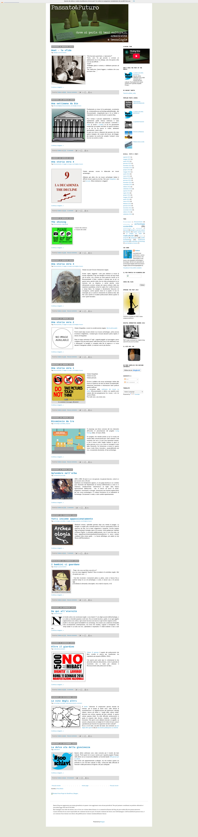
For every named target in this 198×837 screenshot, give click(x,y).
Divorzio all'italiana (138, 131)
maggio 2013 (127, 197)
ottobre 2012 (126, 212)
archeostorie (139, 228)
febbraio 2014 (127, 178)
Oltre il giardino (62, 647)
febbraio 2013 (127, 203)
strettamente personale (59, 475)
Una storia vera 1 (62, 368)
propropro (62, 649)
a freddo (100, 124)
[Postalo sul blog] (85, 92)
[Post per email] (79, 92)
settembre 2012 (127, 214)
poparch (141, 236)
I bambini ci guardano (65, 564)
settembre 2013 (127, 189)
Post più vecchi (114, 785)
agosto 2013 (126, 191)
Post (127, 379)
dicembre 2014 (127, 165)
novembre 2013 (127, 184)
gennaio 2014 (127, 180)
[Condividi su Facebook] (89, 92)
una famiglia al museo (76, 105)
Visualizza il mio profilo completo (132, 268)
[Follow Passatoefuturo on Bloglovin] (132, 371)
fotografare (112, 179)
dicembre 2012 (127, 208)
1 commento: (70, 507)
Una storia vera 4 (62, 162)
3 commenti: (70, 689)
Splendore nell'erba (64, 473)
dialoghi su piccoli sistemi (60, 52)
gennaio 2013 (127, 205)
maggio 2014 (127, 172)
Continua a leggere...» (57, 87)
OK (134, 1)
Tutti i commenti (130, 382)
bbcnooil (125, 230)
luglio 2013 (126, 193)
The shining (58, 222)
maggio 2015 (127, 159)
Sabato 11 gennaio (93, 652)
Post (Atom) (60, 788)
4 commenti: (70, 150)
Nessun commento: (72, 92)
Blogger (102, 822)
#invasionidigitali (58, 105)
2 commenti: (70, 210)
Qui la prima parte (112, 328)
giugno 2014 (126, 169)
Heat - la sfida (61, 50)
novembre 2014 (127, 167)
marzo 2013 (126, 201)
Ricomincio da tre (62, 421)
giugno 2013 (126, 195)
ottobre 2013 (126, 186)
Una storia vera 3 (62, 264)
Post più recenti (56, 785)
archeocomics (126, 224)
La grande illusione (138, 121)
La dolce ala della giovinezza (70, 747)
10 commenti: (70, 778)
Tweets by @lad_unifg (129, 93)
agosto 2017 (126, 157)
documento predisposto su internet (107, 727)
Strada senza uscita (138, 142)
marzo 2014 (126, 176)
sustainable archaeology (138, 241)
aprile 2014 (126, 174)
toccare (88, 181)
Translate (137, 394)
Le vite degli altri (64, 701)
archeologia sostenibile (59, 423)
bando (86, 706)
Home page (85, 785)
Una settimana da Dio (64, 103)
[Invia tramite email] (83, 92)
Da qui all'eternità (64, 611)
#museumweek (66, 105)
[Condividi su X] (87, 92)
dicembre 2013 (127, 182)
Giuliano (137, 250)
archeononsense (58, 613)
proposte (68, 423)
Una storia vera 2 (62, 322)
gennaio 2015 (127, 163)
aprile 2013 (126, 199)
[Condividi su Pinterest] (91, 92)
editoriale (128, 232)
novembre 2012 (127, 210)
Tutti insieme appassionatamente (72, 519)
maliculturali (65, 224)
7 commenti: (70, 553)
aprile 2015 (126, 161)
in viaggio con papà (67, 164)
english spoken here (139, 232)
